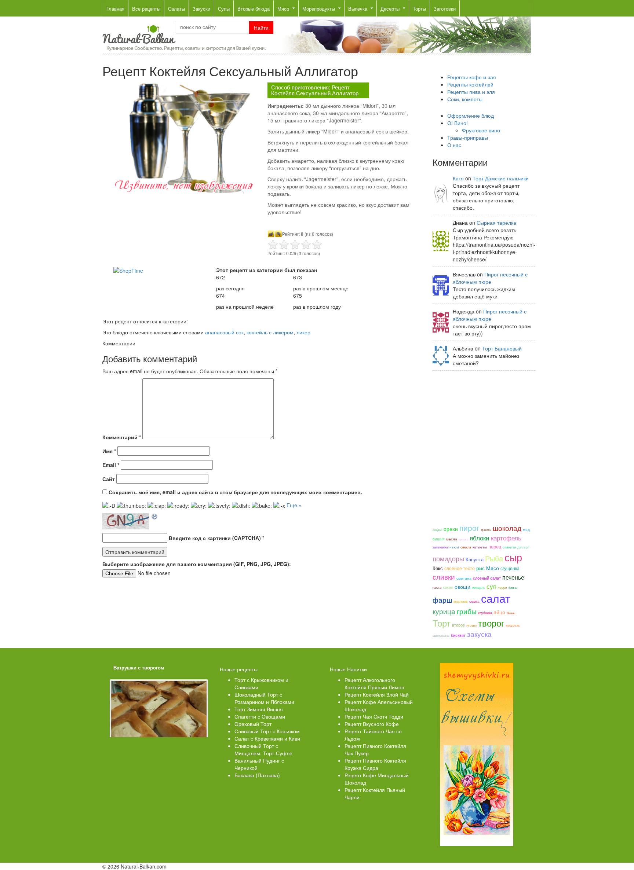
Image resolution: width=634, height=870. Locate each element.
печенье (513, 577)
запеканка (440, 547)
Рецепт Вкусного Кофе (372, 723)
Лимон (511, 613)
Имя (109, 451)
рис (480, 568)
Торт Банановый (502, 348)
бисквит (458, 635)
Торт (442, 623)
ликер (303, 332)
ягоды (471, 625)
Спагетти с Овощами (259, 716)
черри (502, 587)
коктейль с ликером (270, 332)
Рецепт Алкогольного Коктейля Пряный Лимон (374, 683)
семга (474, 601)
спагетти (509, 547)
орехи (451, 528)
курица (444, 611)
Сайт (108, 478)
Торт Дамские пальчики (501, 178)
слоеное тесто (459, 568)
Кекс (438, 568)
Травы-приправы (467, 137)
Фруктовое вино (481, 130)
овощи (462, 586)
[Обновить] (155, 516)
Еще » (294, 505)
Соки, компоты (464, 99)
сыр (513, 557)
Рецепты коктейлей (470, 84)
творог (491, 623)
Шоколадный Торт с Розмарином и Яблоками (264, 698)
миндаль (478, 587)
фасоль (486, 530)
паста (437, 587)
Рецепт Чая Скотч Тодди (374, 716)
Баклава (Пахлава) (257, 775)
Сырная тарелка (496, 222)
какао (448, 587)
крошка (463, 539)
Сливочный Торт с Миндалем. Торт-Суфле (263, 749)
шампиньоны (441, 636)
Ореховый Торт (253, 723)
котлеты (480, 547)
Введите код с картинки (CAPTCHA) (215, 538)
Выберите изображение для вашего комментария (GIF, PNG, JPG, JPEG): (196, 564)
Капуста (475, 559)
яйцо (499, 612)
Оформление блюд (470, 115)
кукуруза (513, 625)
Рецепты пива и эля (471, 91)
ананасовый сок (224, 332)
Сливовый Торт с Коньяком (267, 731)
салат (495, 598)
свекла (465, 547)
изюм (454, 547)
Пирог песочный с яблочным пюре (490, 278)
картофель (506, 537)
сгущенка (510, 568)
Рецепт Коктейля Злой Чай (377, 694)
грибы (467, 611)
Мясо (492, 568)
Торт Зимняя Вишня (258, 709)
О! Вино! (457, 122)
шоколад (507, 528)
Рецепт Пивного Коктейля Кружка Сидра (375, 764)
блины (513, 587)
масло (451, 539)
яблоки (479, 537)
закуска (479, 634)
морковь (460, 601)
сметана (463, 578)
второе (458, 625)
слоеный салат (487, 578)
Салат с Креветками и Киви (267, 738)
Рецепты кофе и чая (471, 77)
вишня (439, 539)
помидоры (448, 558)
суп (491, 586)
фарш (442, 600)
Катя (458, 178)
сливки (444, 576)
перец (494, 546)
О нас (454, 144)
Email (110, 465)
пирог (469, 527)
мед (526, 529)
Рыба (494, 558)
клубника (485, 612)
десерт (523, 547)
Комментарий (121, 437)
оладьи (437, 530)
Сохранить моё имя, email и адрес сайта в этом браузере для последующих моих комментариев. (235, 492)
